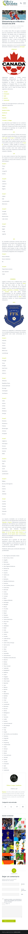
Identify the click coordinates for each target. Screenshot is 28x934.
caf (15, 793)
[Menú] (24, 3)
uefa (23, 796)
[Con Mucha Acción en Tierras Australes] (8, 858)
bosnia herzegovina (6, 793)
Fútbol (19, 26)
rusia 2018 (19, 796)
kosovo (8, 796)
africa (9, 792)
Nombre (23, 884)
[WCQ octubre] (14, 15)
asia (19, 792)
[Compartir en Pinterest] (17, 807)
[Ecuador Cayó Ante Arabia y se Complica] (8, 835)
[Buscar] (20, 3)
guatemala (4, 796)
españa (15, 795)
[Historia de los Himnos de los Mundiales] (20, 858)
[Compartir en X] (11, 807)
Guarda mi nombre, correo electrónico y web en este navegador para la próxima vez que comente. (13, 900)
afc (7, 792)
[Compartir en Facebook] (5, 807)
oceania (12, 796)
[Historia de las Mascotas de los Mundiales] (20, 847)
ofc (15, 796)
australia (22, 792)
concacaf (22, 793)
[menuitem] (20, 3)
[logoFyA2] (11, 3)
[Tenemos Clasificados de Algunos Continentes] (8, 824)
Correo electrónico (23, 890)
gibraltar (23, 795)
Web (22, 894)
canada (17, 793)
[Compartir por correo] (23, 807)
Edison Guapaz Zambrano (15, 27)
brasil (12, 793)
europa (18, 795)
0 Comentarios (13, 26)
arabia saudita (14, 792)
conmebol (4, 795)
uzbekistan (4, 798)
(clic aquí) (4, 138)
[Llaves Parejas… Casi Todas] (20, 824)
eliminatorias (10, 795)
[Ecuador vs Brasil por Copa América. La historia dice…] (20, 835)
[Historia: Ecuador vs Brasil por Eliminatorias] (8, 847)
